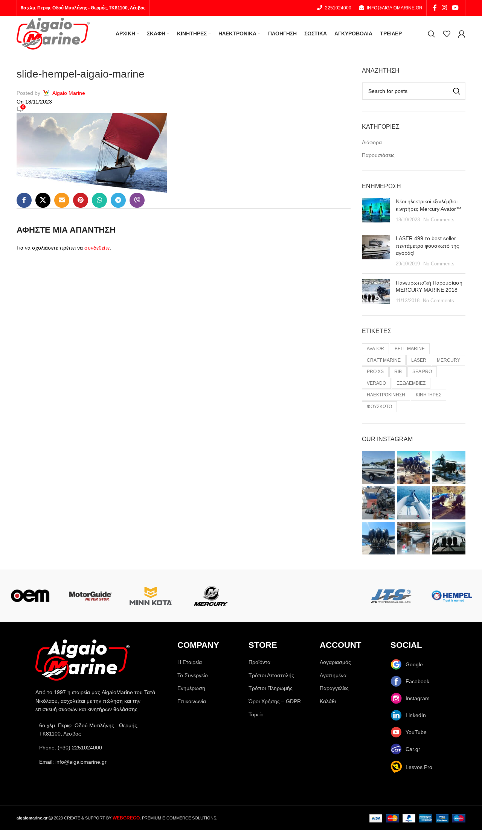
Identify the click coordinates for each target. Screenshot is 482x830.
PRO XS (375, 371)
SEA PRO (422, 371)
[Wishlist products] (446, 33)
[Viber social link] (137, 200)
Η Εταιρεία (189, 662)
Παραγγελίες (334, 688)
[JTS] (392, 596)
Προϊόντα (259, 662)
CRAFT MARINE (384, 360)
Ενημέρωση (191, 688)
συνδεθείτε (97, 248)
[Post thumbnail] (376, 210)
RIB (398, 371)
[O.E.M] (30, 596)
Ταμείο (256, 714)
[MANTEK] (271, 596)
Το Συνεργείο (192, 675)
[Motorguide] (90, 596)
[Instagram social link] (444, 8)
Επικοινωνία (191, 701)
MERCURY (448, 360)
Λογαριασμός (335, 662)
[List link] (98, 747)
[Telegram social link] (118, 200)
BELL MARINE (410, 348)
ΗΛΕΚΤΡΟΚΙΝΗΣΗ (386, 394)
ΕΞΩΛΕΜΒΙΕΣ (411, 383)
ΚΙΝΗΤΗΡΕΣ (428, 394)
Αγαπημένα (333, 675)
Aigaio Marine (68, 93)
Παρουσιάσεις (378, 155)
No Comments (439, 219)
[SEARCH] (456, 91)
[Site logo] (53, 33)
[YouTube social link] (455, 8)
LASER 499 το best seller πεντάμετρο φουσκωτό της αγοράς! (427, 245)
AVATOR (375, 348)
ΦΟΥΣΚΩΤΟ (379, 406)
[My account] (461, 33)
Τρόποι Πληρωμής (271, 688)
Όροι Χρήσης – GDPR (275, 701)
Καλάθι (328, 701)
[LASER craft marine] (331, 596)
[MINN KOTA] (150, 596)
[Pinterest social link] (80, 200)
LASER (418, 360)
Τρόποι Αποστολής (271, 675)
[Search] (431, 33)
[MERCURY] (211, 596)
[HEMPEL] (452, 596)
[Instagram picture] (378, 467)
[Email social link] (61, 200)
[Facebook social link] (434, 8)
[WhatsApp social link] (99, 200)
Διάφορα (372, 142)
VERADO (376, 383)
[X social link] (42, 200)
